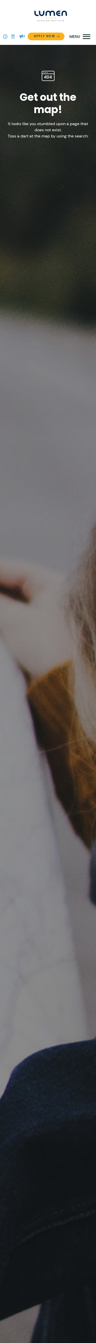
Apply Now (44, 36)
